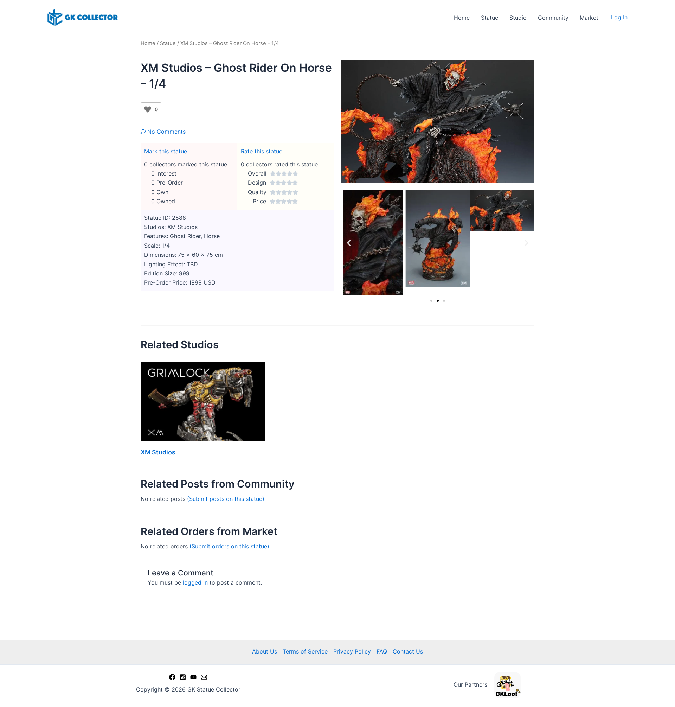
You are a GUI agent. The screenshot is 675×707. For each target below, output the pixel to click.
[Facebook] (172, 677)
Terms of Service (305, 651)
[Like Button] (147, 109)
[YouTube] (193, 677)
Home (462, 17)
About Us (264, 651)
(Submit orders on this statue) (229, 546)
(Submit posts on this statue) (225, 498)
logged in (195, 582)
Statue (489, 17)
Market (589, 17)
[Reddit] (183, 677)
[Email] (204, 677)
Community (553, 17)
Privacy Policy (352, 651)
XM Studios (158, 452)
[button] (349, 242)
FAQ (382, 651)
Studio (518, 17)
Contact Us (408, 651)
